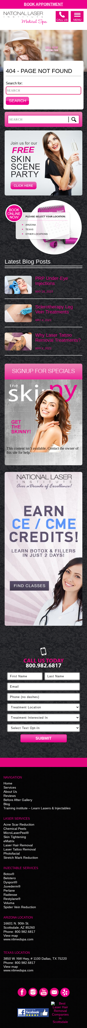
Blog (6, 804)
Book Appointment (43, 4)
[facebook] (33, 1012)
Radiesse (10, 894)
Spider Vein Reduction (19, 907)
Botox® (8, 874)
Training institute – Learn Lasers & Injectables (37, 808)
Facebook (22, 992)
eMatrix (8, 841)
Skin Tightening (14, 837)
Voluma (8, 903)
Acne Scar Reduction (18, 824)
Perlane (9, 890)
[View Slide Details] (43, 549)
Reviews (9, 796)
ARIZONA (31, 225)
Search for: (14, 83)
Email (54, 992)
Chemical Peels (14, 828)
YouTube (43, 992)
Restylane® (11, 899)
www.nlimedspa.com (18, 939)
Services (9, 787)
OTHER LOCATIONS (37, 234)
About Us (10, 791)
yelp (65, 992)
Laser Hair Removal (18, 845)
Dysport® (10, 882)
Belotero (9, 878)
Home (7, 783)
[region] (43, 551)
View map (10, 935)
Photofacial (11, 853)
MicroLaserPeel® (16, 833)
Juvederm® (11, 886)
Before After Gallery (17, 800)
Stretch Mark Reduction (20, 857)
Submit (43, 738)
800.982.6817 (25, 931)
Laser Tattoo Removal (19, 849)
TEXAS (29, 229)
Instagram (33, 992)
